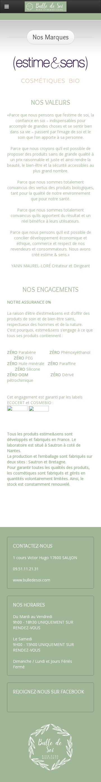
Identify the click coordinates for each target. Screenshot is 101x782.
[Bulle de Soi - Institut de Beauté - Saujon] (45, 6)
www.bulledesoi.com (31, 580)
